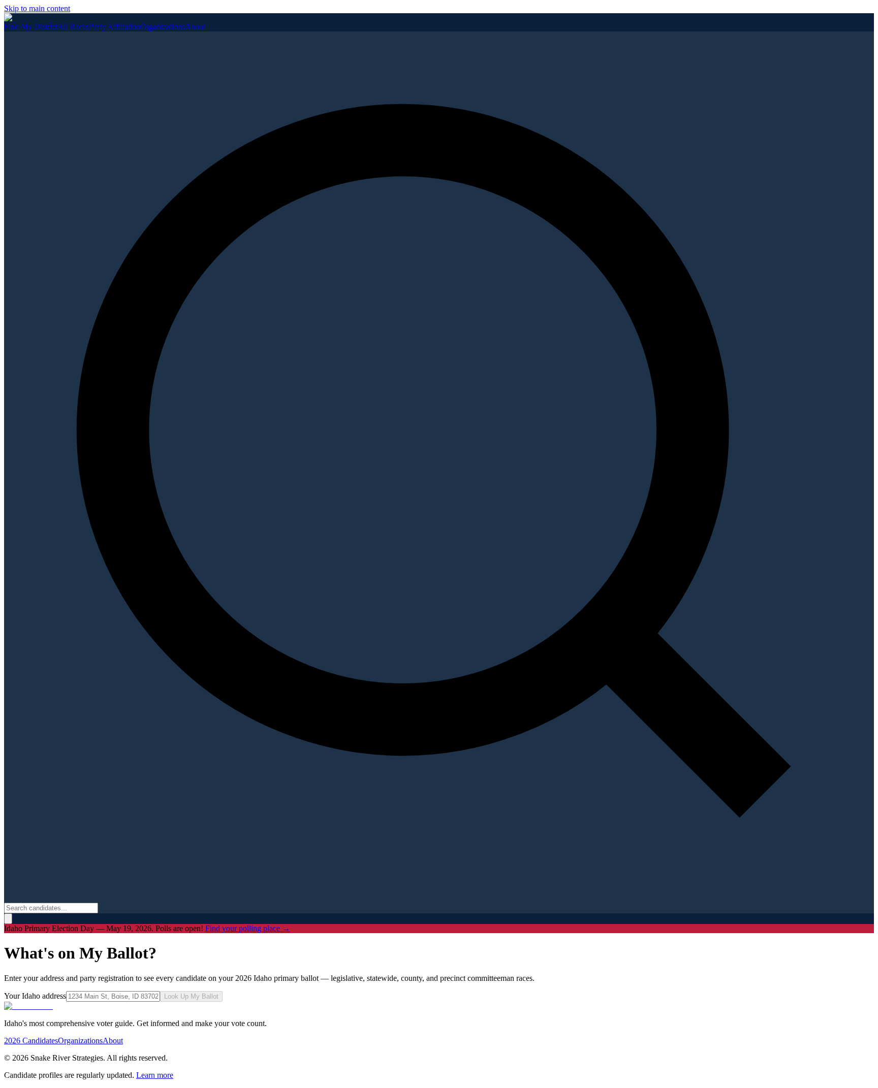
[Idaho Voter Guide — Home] (28, 17)
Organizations (162, 26)
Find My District (30, 26)
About (195, 26)
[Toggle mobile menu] (8, 918)
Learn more (154, 1075)
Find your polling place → (247, 928)
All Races (73, 26)
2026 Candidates (31, 1040)
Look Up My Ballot (191, 996)
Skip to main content (37, 8)
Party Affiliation (114, 26)
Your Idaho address (35, 996)
